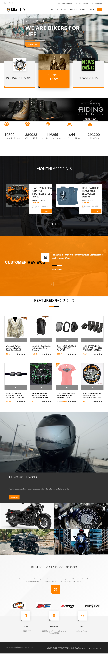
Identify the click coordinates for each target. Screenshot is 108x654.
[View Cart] (92, 3)
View (46, 211)
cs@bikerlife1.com (67, 3)
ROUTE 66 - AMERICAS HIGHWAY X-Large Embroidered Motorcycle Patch (92, 396)
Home (51, 9)
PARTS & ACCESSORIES (58, 647)
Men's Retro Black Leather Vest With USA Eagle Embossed (41, 348)
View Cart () (99, 3)
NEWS (82, 9)
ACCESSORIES (61, 9)
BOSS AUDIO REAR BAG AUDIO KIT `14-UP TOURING (66, 348)
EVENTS (91, 9)
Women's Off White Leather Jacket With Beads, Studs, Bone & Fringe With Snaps (13, 349)
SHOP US (73, 9)
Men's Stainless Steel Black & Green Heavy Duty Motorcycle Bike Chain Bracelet (40, 396)
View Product (16, 340)
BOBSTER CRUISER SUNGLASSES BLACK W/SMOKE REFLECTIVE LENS (15, 396)
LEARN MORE (33, 53)
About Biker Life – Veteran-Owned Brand (60, 648)
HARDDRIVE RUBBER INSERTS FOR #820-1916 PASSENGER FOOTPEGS (92, 348)
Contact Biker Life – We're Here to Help (88, 648)
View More (14, 497)
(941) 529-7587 (83, 3)
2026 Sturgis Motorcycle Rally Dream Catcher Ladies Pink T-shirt (66, 395)
